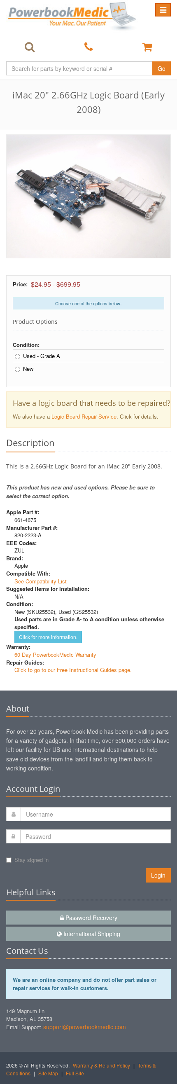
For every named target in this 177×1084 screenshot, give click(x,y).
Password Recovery (90, 917)
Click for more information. (48, 636)
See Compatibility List (40, 581)
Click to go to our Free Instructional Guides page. (73, 670)
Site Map (48, 1073)
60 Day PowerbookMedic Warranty (55, 654)
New (28, 368)
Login (158, 875)
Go (161, 68)
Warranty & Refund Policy (101, 1065)
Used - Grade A (41, 356)
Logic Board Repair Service (83, 416)
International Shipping (91, 933)
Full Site (75, 1073)
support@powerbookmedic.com (84, 1027)
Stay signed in (31, 860)
